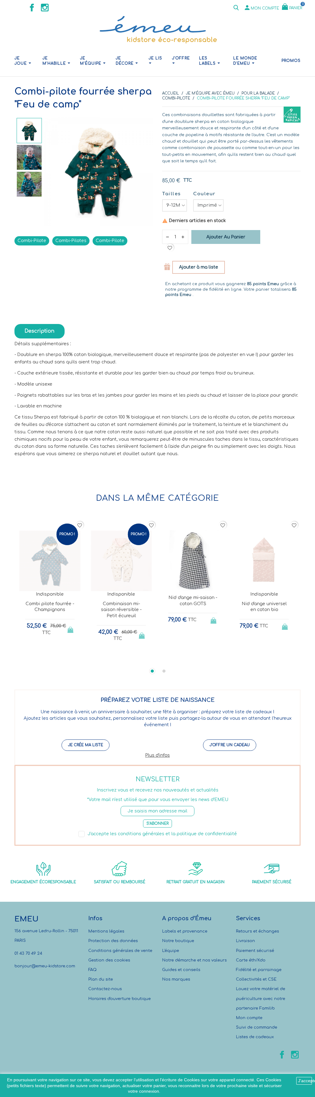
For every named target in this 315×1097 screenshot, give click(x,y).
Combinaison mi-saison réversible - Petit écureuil (121, 609)
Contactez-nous (105, 989)
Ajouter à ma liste (198, 267)
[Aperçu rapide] (44, 657)
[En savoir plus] (55, 658)
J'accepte (305, 1080)
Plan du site (100, 979)
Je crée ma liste (85, 745)
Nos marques (176, 979)
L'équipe (170, 951)
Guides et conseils (181, 970)
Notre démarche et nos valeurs (194, 960)
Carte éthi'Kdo (250, 960)
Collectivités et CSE (256, 979)
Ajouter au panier (225, 237)
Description (39, 331)
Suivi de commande (256, 1027)
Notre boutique (178, 941)
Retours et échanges (257, 931)
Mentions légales (106, 931)
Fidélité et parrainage (258, 970)
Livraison (245, 941)
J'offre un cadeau (229, 745)
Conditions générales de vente (120, 951)
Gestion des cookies (109, 960)
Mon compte (249, 1018)
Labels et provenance (184, 931)
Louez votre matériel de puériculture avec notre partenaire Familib (260, 998)
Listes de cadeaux (255, 1037)
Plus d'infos (157, 755)
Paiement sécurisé (255, 951)
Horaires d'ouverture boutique (119, 999)
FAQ (92, 970)
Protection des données (113, 941)
